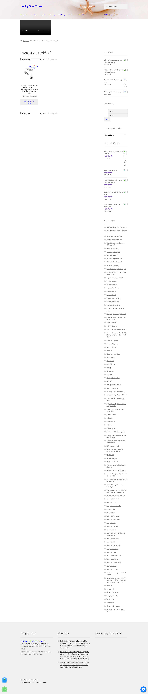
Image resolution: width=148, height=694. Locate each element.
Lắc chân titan (111, 364)
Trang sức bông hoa (113, 499)
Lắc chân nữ (110, 361)
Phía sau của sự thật (113, 446)
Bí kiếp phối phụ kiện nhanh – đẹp (117, 227)
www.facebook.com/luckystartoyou (36, 644)
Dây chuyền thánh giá (113, 298)
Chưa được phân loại (113, 265)
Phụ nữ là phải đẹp (112, 462)
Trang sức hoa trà (112, 526)
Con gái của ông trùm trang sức (116, 269)
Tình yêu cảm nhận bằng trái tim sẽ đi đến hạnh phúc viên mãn (117, 491)
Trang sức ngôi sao (113, 538)
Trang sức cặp (111, 502)
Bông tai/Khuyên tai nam (114, 239)
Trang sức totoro (112, 569)
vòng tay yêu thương (113, 606)
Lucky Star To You (31, 6)
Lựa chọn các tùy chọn (29, 102)
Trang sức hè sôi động (113, 516)
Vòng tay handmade (113, 592)
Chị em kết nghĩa (112, 255)
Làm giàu (109, 381)
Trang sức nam (111, 530)
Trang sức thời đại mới (114, 562)
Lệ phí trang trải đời (113, 388)
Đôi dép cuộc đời (112, 323)
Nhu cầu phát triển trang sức (116, 432)
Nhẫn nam (110, 425)
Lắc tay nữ (110, 374)
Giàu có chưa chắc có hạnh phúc (117, 329)
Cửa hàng (52, 15)
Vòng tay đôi (110, 589)
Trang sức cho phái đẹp (114, 506)
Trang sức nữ (111, 542)
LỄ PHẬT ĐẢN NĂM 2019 (114, 385)
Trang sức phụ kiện (112, 549)
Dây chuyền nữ (111, 295)
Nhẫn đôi (109, 418)
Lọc (107, 119)
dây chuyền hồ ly (112, 284)
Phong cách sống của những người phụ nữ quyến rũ (115, 450)
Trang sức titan (111, 566)
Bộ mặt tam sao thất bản (114, 236)
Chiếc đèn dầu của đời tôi (114, 262)
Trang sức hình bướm (113, 519)
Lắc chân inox (111, 357)
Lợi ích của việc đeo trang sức (116, 392)
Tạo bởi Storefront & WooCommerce (33, 682)
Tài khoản (71, 15)
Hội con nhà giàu (112, 344)
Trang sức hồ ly (111, 523)
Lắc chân (109, 351)
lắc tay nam (110, 371)
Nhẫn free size (111, 421)
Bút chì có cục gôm (112, 248)
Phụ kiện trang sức (112, 458)
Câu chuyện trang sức (38, 15)
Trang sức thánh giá (113, 559)
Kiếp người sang (112, 347)
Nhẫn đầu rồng (111, 415)
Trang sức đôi (111, 513)
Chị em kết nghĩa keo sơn (114, 259)
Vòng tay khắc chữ (112, 596)
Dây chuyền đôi (111, 281)
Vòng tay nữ (110, 603)
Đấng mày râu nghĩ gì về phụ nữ (116, 314)
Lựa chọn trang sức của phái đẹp (117, 395)
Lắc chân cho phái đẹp (113, 354)
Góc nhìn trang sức (112, 340)
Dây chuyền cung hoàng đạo (115, 278)
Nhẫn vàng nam (111, 428)
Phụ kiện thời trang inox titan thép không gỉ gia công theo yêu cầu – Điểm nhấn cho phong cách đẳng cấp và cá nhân (74, 664)
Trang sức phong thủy (113, 545)
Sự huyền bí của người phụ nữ (116, 470)
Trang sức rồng (111, 552)
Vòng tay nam (111, 599)
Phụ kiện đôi (110, 455)
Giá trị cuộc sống (112, 326)
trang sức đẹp (111, 509)
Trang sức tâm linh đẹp (114, 556)
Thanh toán (83, 15)
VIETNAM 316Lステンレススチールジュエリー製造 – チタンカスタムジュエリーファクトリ (116, 580)
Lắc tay (109, 368)
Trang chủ (23, 15)
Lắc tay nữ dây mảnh (113, 378)
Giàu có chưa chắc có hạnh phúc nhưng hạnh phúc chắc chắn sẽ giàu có (117, 335)
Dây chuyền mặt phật (113, 288)
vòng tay (109, 585)
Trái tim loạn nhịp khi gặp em (116, 496)
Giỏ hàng (62, 15)
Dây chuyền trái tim (113, 301)
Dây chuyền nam (112, 291)
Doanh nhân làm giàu (113, 305)
